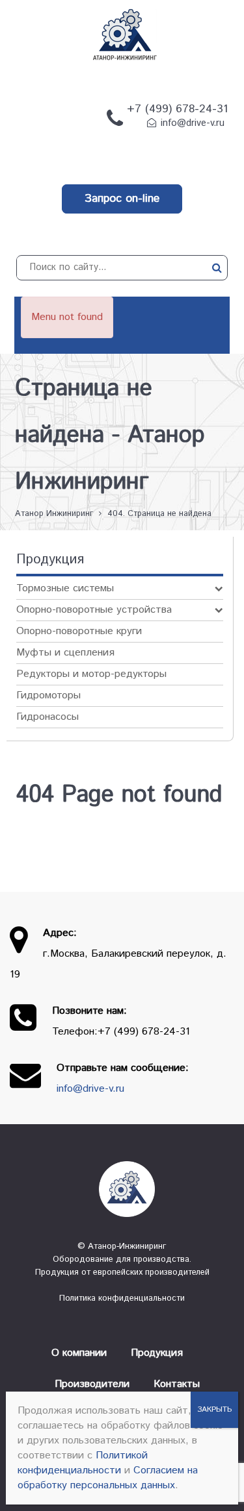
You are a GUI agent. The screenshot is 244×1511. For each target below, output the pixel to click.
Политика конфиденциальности (122, 1298)
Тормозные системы (65, 588)
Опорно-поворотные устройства (94, 609)
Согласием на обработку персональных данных (108, 1478)
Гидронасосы (47, 716)
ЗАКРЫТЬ (214, 1409)
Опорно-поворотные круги (79, 631)
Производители (92, 1384)
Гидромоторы (48, 695)
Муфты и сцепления (65, 652)
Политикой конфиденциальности (83, 1463)
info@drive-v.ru (192, 123)
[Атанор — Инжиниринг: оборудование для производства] (122, 1189)
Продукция (157, 1352)
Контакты (177, 1384)
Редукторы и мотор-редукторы (91, 674)
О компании (79, 1352)
